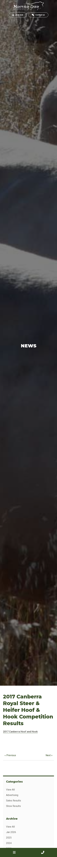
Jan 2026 (11, 832)
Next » (49, 755)
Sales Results (13, 800)
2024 (9, 843)
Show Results (13, 806)
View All (10, 789)
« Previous (10, 755)
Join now (18, 15)
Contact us (39, 15)
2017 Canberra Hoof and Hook (20, 731)
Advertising (12, 795)
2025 (9, 837)
